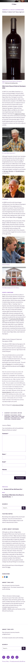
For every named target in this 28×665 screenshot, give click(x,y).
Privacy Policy (5, 661)
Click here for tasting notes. (11, 83)
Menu (14, 4)
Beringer (6, 171)
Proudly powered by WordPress (17, 661)
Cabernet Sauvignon (10, 412)
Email (4, 462)
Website (4, 469)
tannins (9, 364)
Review (20, 412)
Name (4, 454)
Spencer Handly (16, 419)
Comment (5, 433)
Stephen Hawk (19, 9)
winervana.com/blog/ (17, 405)
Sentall (20, 217)
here (9, 567)
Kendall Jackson (20, 171)
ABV (22, 366)
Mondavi (11, 171)
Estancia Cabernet (6, 392)
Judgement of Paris (20, 113)
